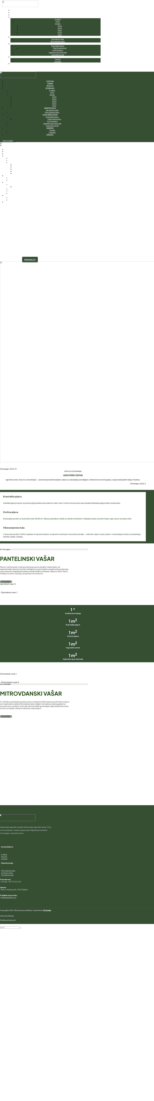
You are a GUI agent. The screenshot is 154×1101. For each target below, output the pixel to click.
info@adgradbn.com (8, 897)
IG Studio (47, 910)
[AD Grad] (4, 143)
